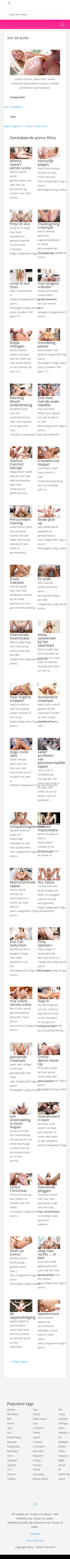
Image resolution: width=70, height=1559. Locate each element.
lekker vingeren (12, 126)
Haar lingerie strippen (20, 699)
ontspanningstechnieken (30, 826)
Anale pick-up (47, 521)
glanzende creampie (18, 1058)
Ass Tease (46, 882)
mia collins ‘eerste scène (20, 1002)
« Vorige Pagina (19, 1361)
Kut (6, 107)
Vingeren (16, 107)
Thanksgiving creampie (48, 225)
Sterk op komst (17, 1252)
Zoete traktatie (17, 580)
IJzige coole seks (19, 753)
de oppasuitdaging (23, 1315)
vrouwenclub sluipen (48, 462)
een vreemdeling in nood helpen (20, 1121)
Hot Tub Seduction (18, 943)
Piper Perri (41, 126)
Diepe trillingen (17, 344)
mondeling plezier (46, 344)
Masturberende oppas (23, 884)
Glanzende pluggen (46, 1189)
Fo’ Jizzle (44, 578)
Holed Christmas (18, 1189)
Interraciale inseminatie (19, 636)
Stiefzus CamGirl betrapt (17, 464)
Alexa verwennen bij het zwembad (47, 640)
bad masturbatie (48, 828)
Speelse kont (48, 1313)
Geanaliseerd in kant (49, 1118)
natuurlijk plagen (45, 162)
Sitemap (35, 1533)
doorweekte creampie (48, 699)
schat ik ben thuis (20, 285)
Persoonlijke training (20, 521)
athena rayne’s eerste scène (20, 164)
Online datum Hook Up (48, 1060)
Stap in (43, 1000)
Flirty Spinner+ (45, 943)
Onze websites (35, 1540)
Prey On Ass (20, 223)
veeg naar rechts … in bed (47, 1254)
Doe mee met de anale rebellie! (48, 401)
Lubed (28, 126)
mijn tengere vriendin (48, 285)
